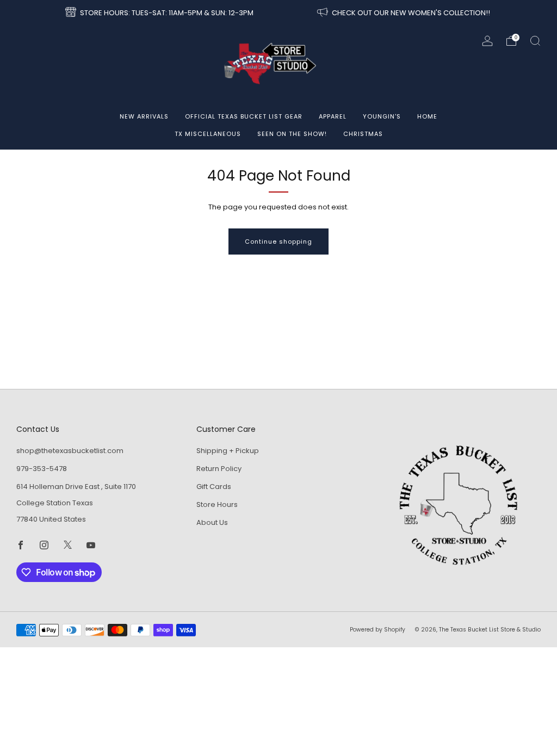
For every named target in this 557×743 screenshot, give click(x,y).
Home (427, 116)
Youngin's (382, 116)
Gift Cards (213, 486)
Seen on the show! (292, 133)
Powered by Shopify (377, 630)
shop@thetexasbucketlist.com (69, 450)
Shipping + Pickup (227, 450)
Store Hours (217, 504)
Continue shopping (278, 241)
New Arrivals (144, 116)
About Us (212, 522)
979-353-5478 (41, 468)
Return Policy (219, 468)
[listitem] (160, 13)
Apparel (332, 116)
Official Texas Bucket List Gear (243, 116)
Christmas (363, 133)
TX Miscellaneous (208, 133)
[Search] (535, 40)
